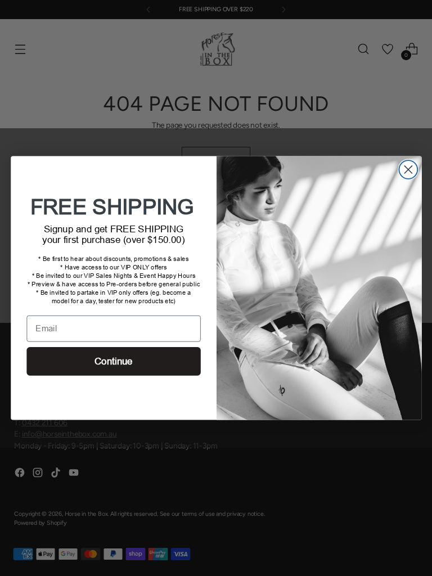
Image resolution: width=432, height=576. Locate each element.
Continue (113, 361)
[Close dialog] (408, 169)
